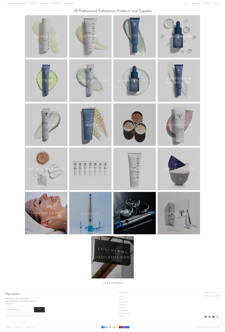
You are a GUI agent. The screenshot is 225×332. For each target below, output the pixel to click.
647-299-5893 (18, 327)
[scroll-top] (221, 328)
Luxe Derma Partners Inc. (209, 327)
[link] (112, 283)
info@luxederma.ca (30, 327)
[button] (196, 3)
